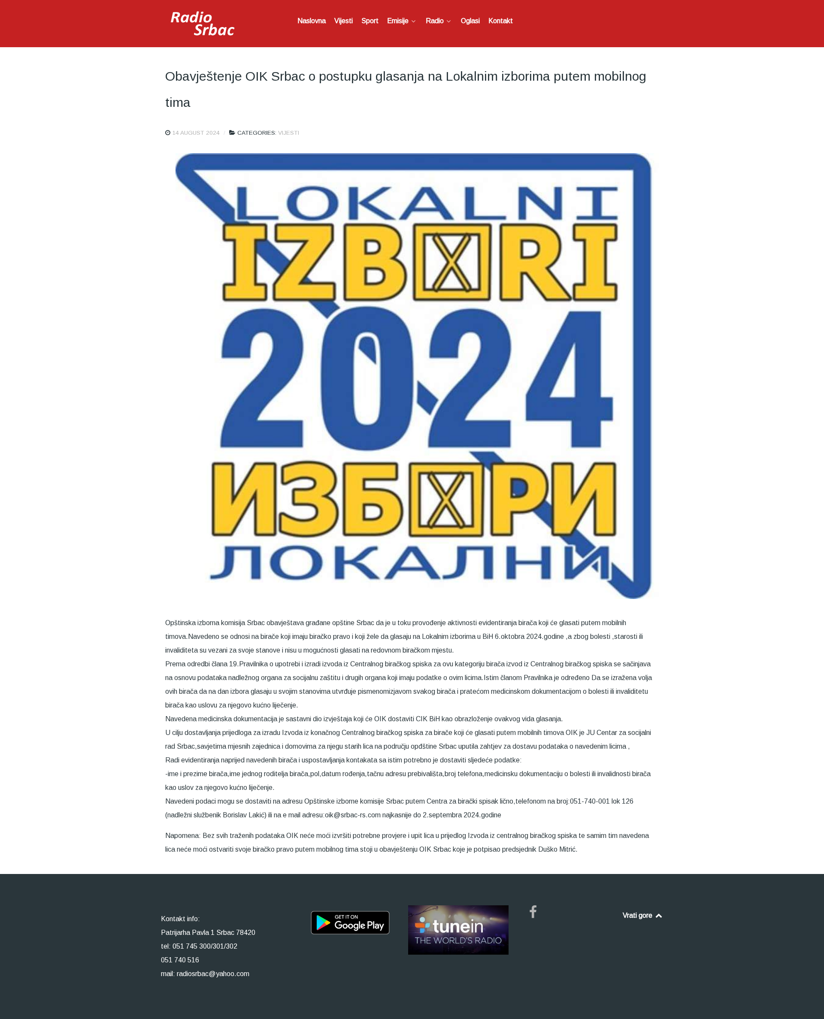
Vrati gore (638, 915)
